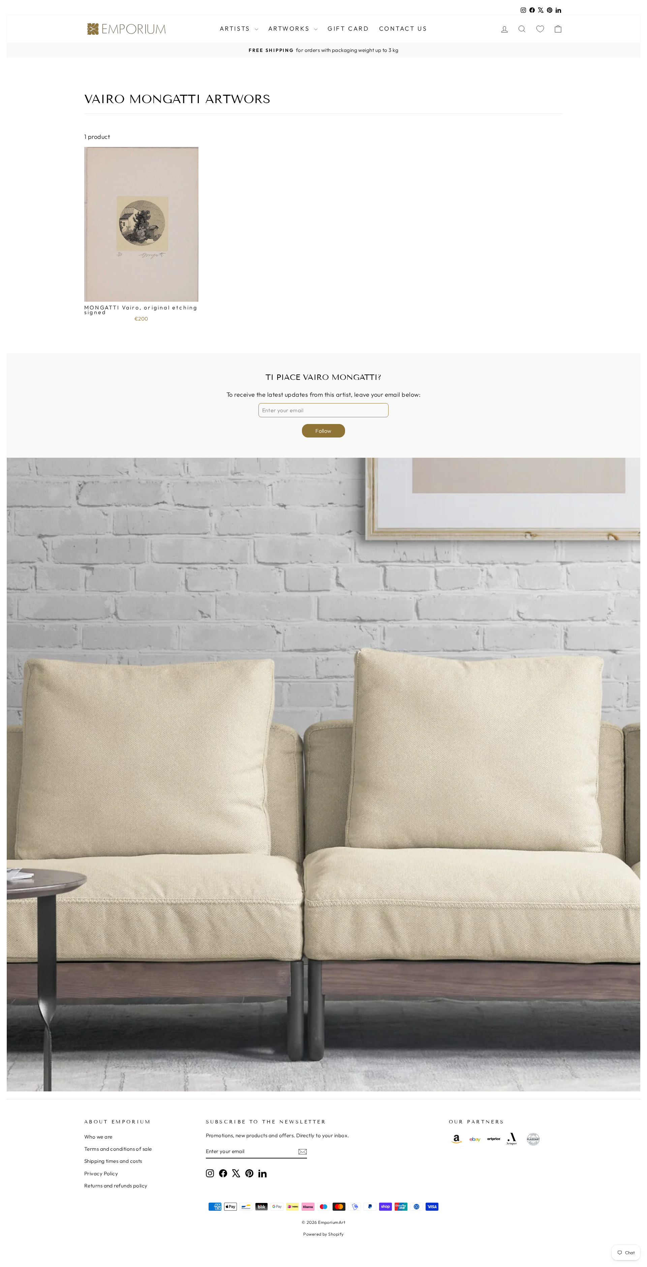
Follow (323, 430)
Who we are (98, 1137)
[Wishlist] (540, 29)
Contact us (403, 28)
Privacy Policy (101, 1173)
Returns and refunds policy (116, 1185)
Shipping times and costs (113, 1161)
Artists (236, 28)
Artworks (290, 28)
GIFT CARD (348, 28)
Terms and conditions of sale (118, 1149)
